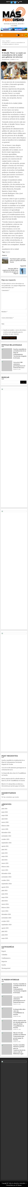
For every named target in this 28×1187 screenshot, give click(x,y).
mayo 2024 (5, 897)
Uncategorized (6, 968)
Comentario (5, 290)
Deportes (4, 961)
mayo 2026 (5, 815)
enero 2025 (5, 870)
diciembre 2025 (6, 832)
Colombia (4, 955)
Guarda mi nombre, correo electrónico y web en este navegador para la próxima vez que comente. (14, 332)
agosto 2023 (5, 928)
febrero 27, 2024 (15, 59)
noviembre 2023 (6, 918)
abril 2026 (5, 819)
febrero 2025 (5, 866)
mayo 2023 (5, 938)
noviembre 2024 (6, 877)
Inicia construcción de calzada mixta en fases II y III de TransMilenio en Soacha (19, 1024)
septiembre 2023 (7, 924)
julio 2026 (4, 808)
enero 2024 (5, 911)
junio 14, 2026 (17, 369)
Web (3, 324)
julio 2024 (4, 890)
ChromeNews (9, 1185)
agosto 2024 (5, 887)
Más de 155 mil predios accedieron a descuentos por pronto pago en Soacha (13, 785)
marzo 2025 (5, 863)
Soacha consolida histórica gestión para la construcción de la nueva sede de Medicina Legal (19, 1049)
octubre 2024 (5, 880)
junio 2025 (5, 853)
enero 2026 (5, 829)
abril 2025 (5, 860)
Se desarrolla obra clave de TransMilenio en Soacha (19, 1011)
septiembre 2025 (7, 843)
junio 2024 (5, 894)
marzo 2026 (5, 822)
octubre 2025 (5, 839)
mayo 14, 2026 (17, 1041)
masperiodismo (6, 59)
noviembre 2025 (6, 836)
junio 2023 (5, 935)
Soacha (4, 50)
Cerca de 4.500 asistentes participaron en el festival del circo (19, 364)
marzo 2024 (5, 904)
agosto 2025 (5, 846)
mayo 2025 (5, 856)
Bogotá (4, 951)
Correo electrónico (8, 318)
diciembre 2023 (6, 914)
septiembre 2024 (7, 884)
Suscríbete (26, 35)
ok (23, 382)
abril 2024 (5, 901)
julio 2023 (4, 931)
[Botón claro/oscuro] (17, 35)
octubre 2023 (5, 921)
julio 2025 (4, 849)
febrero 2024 (5, 907)
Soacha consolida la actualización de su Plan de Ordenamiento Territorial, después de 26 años (19, 353)
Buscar (5, 377)
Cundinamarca (6, 958)
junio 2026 (5, 812)
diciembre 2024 (6, 873)
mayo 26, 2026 (17, 1016)
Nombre (4, 312)
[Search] (22, 35)
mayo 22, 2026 (17, 1029)
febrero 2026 (5, 826)
